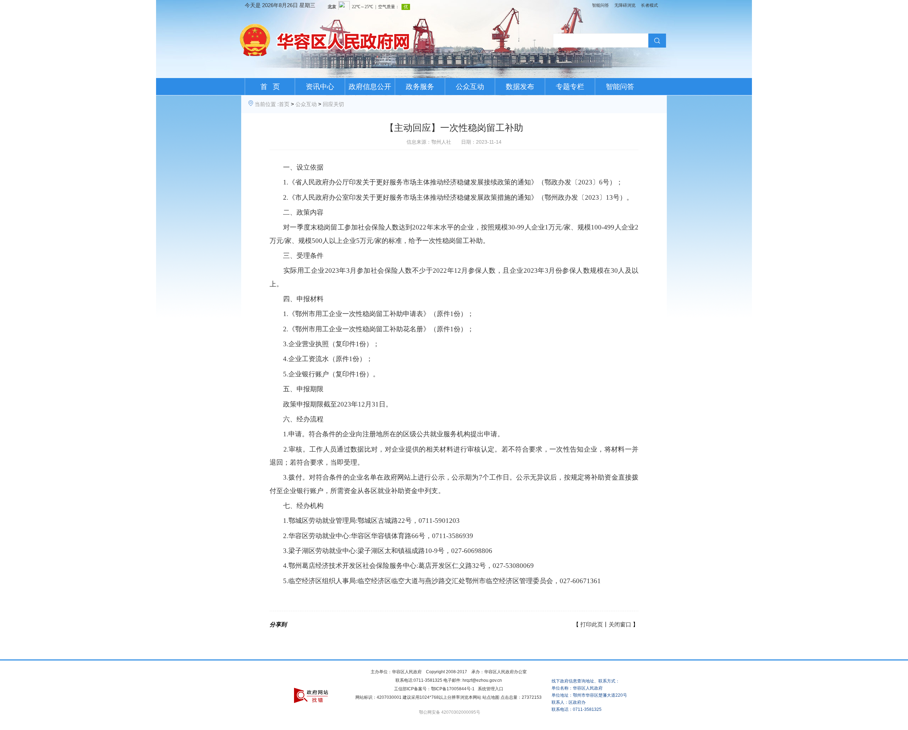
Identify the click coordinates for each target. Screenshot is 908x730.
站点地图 (490, 697)
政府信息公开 (370, 86)
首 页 (270, 86)
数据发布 (520, 86)
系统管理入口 (490, 688)
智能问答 (600, 5)
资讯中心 (320, 86)
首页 (284, 104)
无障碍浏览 (625, 5)
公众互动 (470, 86)
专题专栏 (570, 86)
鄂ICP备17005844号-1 (453, 688)
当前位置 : (267, 104)
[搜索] (656, 40)
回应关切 (333, 104)
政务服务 (420, 86)
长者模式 (649, 5)
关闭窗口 (620, 624)
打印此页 (591, 624)
